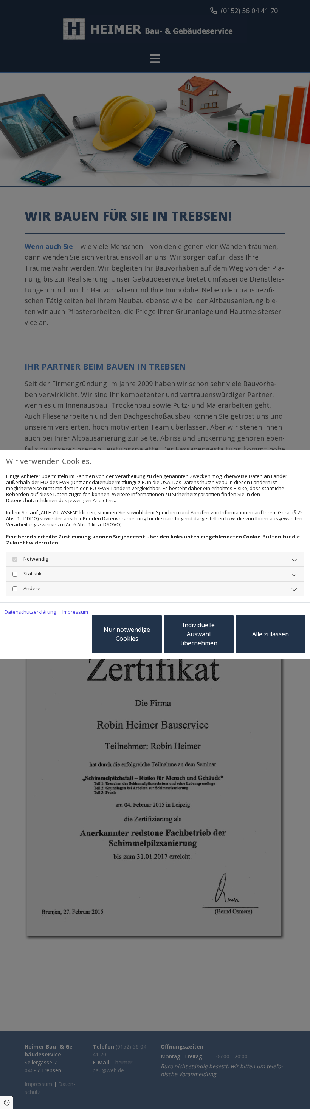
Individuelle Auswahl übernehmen (198, 634)
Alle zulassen (270, 634)
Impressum (75, 612)
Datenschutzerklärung (30, 612)
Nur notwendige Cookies (127, 634)
